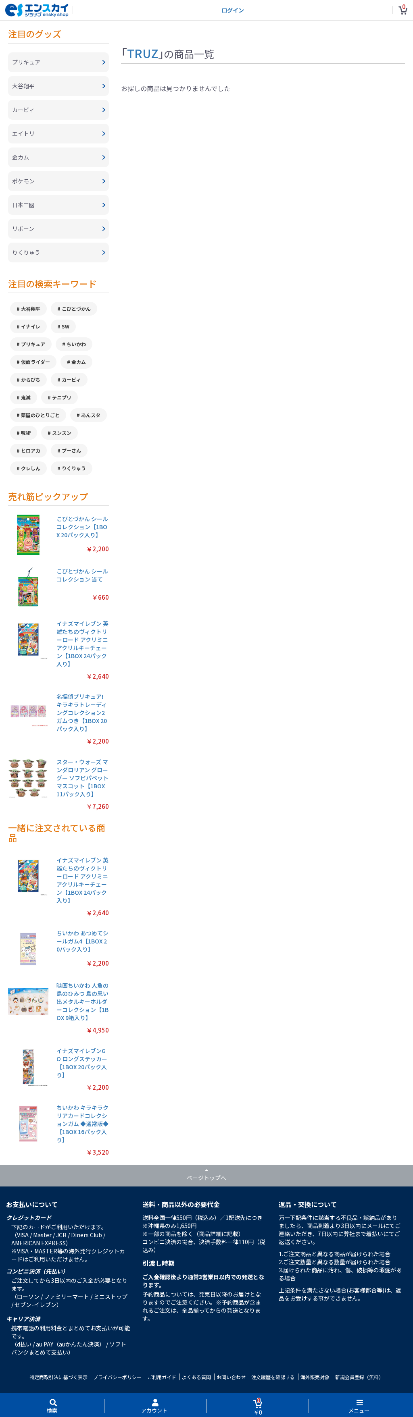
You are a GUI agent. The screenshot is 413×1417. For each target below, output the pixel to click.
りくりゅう (74, 468)
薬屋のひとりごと (40, 414)
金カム (78, 361)
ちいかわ (76, 344)
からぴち (30, 379)
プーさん (71, 450)
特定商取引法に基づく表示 (58, 1376)
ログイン (232, 10)
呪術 (26, 432)
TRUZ (142, 52)
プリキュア (33, 344)
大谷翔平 (30, 308)
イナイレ (30, 326)
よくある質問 (196, 1376)
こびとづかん (76, 308)
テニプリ (61, 397)
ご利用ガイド (161, 1376)
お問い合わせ (231, 1376)
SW (65, 326)
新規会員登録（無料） (359, 1376)
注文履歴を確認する (273, 1376)
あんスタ (90, 414)
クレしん (30, 468)
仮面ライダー (35, 361)
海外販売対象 (315, 1376)
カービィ (71, 379)
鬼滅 (26, 397)
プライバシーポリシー (117, 1376)
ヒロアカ (30, 450)
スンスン (61, 432)
